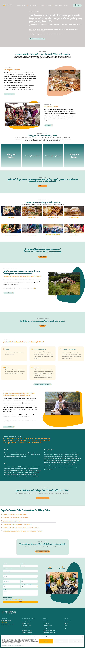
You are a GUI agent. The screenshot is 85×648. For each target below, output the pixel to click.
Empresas (19, 5)
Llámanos (50, 568)
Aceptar (46, 641)
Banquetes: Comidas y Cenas (49, 634)
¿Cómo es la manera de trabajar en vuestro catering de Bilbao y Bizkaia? (22, 531)
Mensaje (4, 589)
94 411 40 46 (4, 622)
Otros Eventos (33, 5)
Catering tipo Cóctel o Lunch (49, 632)
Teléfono (23, 563)
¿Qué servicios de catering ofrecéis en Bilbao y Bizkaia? (17, 524)
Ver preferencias (76, 641)
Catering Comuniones (27, 630)
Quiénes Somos (58, 5)
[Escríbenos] (62, 567)
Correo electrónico (7, 568)
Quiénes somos (67, 621)
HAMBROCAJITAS (32, 217)
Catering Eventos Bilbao (27, 634)
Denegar (61, 641)
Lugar (4, 584)
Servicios (42, 5)
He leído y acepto (13, 599)
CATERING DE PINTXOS (74, 217)
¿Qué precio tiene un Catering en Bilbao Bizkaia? (15, 517)
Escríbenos (62, 568)
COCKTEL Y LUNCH (32, 235)
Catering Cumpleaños (27, 632)
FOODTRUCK (11, 217)
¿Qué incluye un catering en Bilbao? (12, 521)
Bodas (25, 5)
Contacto (66, 5)
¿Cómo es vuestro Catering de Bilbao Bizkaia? (15, 514)
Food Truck (45, 621)
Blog (65, 628)
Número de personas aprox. (26, 584)
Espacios (49, 5)
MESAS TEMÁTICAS (73, 235)
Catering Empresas (26, 621)
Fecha (4, 579)
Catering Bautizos (26, 628)
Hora (22, 579)
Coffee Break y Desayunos (49, 630)
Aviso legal (21, 645)
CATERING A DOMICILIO (53, 217)
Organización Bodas (26, 625)
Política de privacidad (7, 597)
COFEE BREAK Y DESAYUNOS (11, 235)
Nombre (4, 563)
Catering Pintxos (46, 628)
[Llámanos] (50, 567)
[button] (82, 636)
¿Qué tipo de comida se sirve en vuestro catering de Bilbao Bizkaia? (21, 527)
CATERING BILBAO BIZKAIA (28, 618)
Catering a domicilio (47, 625)
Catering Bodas (25, 623)
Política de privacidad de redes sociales (14, 645)
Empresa (5, 574)
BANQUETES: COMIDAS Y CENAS (53, 234)
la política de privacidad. (17, 599)
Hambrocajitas (46, 623)
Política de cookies (4, 645)
